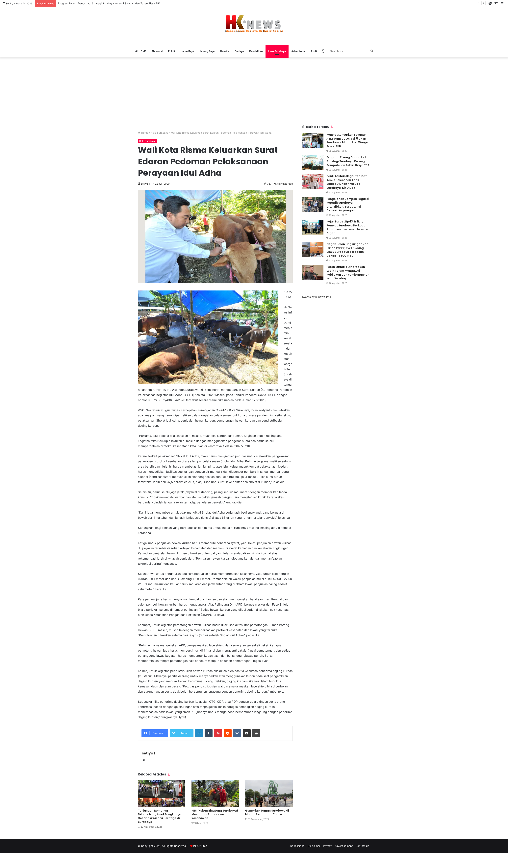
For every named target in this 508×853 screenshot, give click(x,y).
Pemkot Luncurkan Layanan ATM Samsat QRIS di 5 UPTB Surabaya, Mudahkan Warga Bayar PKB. (347, 140)
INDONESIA (200, 845)
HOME (142, 51)
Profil (314, 51)
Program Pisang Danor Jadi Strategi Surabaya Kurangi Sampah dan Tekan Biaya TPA (109, 3)
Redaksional (297, 845)
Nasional (157, 51)
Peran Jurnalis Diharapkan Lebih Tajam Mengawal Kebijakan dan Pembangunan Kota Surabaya (347, 273)
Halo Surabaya (277, 51)
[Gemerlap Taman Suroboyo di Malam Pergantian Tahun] (269, 793)
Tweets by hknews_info (316, 296)
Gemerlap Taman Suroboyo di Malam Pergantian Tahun (267, 812)
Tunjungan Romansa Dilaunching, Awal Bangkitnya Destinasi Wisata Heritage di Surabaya (159, 816)
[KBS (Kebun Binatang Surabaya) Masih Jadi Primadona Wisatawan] (215, 793)
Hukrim (224, 51)
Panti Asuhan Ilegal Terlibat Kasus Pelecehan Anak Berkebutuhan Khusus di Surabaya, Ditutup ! (346, 182)
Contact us (362, 845)
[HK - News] (254, 24)
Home (144, 132)
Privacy (327, 845)
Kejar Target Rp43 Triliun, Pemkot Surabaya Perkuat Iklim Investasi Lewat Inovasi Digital (347, 227)
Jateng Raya (207, 51)
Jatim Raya (187, 51)
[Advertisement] (254, 91)
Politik (171, 51)
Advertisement (344, 845)
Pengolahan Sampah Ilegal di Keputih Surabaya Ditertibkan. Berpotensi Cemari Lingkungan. (347, 205)
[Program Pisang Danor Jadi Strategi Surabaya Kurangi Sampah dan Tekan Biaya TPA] (312, 162)
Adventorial (298, 51)
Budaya (239, 51)
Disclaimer (314, 845)
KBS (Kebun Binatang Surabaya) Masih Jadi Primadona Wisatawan (214, 814)
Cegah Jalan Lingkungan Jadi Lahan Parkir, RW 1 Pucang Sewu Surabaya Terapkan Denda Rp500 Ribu (347, 250)
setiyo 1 (145, 183)
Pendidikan (256, 51)
